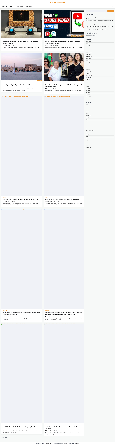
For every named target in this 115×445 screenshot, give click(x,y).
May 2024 (88, 90)
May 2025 (88, 65)
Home (87, 128)
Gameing (87, 123)
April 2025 (88, 67)
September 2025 (89, 56)
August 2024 (88, 84)
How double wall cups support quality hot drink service (62, 199)
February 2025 (88, 71)
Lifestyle (87, 134)
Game (87, 121)
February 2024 (88, 96)
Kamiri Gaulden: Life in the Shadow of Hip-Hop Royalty (19, 427)
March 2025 (88, 69)
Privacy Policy (20, 6)
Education (87, 113)
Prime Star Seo (49, 45)
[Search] (112, 7)
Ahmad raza (48, 201)
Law (86, 132)
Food (86, 119)
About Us (4, 6)
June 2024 (88, 88)
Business (4, 83)
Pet (86, 138)
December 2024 (89, 75)
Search (110, 11)
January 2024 (88, 99)
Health (87, 126)
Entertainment (88, 115)
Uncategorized (48, 83)
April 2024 (88, 92)
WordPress (76, 443)
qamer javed (6, 86)
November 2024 (89, 77)
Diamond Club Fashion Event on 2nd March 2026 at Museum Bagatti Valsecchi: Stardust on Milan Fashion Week (63, 313)
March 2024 (88, 94)
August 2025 (88, 58)
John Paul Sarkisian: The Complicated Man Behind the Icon (20, 199)
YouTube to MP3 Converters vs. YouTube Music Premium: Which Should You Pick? (62, 42)
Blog (86, 106)
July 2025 (87, 60)
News (46, 197)
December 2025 (89, 50)
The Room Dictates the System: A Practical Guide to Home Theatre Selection (20, 42)
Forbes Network (57, 2)
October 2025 (88, 54)
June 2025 (88, 62)
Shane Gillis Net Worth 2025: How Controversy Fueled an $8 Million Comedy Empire (21, 313)
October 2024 (88, 79)
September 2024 (89, 82)
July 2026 (87, 43)
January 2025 (88, 73)
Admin (5, 45)
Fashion (47, 310)
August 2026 (88, 41)
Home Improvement (7, 39)
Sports (87, 140)
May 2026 (88, 45)
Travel (87, 145)
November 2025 (89, 52)
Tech (46, 39)
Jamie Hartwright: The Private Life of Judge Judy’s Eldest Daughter (62, 428)
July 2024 (87, 86)
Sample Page (29, 6)
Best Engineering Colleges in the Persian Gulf (16, 85)
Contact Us (11, 6)
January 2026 (88, 48)
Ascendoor (65, 443)
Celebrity (5, 197)
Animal (87, 104)
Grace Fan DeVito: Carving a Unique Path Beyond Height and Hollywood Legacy (63, 86)
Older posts (4, 437)
